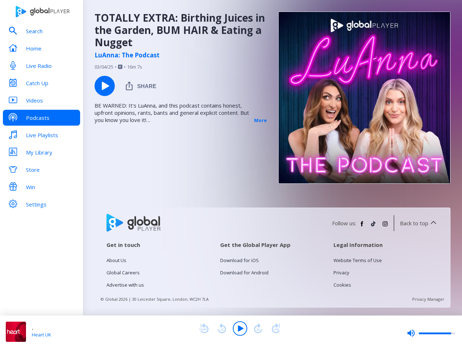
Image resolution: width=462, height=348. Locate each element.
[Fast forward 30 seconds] (258, 328)
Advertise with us (125, 285)
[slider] (431, 333)
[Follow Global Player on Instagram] (385, 227)
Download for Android (244, 272)
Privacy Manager (428, 299)
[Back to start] (204, 328)
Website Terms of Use (358, 260)
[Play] (240, 328)
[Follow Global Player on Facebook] (362, 227)
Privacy (341, 272)
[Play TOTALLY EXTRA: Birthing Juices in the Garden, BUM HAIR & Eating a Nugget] (105, 86)
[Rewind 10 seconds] (222, 328)
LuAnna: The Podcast (127, 55)
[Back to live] (276, 328)
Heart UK (41, 334)
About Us (116, 260)
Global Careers (123, 272)
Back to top (414, 223)
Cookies (342, 285)
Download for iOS (239, 260)
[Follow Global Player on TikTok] (374, 227)
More (260, 120)
